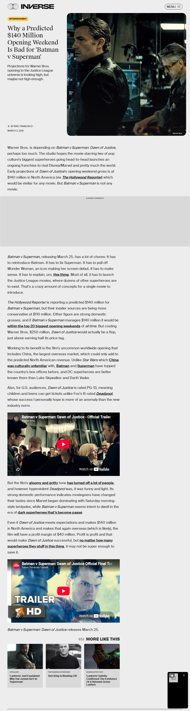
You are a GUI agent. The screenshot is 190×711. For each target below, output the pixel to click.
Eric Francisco (23, 126)
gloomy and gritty (43, 483)
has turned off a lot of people (90, 483)
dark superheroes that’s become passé (50, 512)
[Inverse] (37, 6)
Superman (85, 366)
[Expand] (172, 675)
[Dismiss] (184, 675)
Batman (62, 366)
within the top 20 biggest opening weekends (43, 326)
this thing (61, 274)
